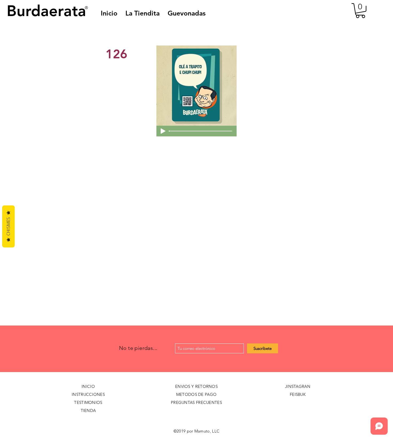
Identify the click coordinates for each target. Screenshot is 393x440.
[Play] (163, 131)
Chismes (8, 226)
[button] (187, 13)
